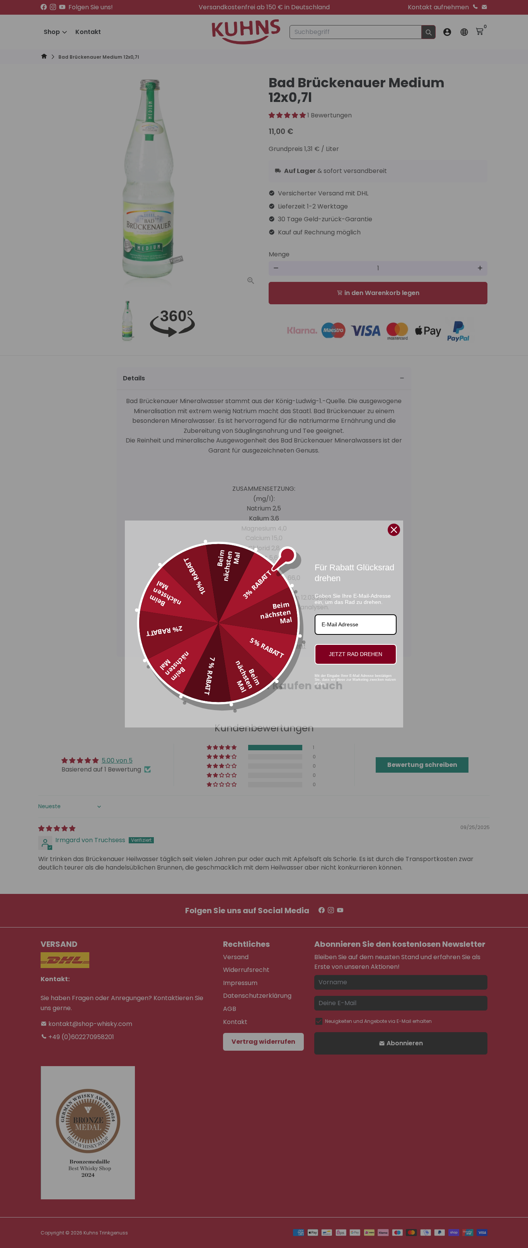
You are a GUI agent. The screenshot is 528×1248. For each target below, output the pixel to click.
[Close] (394, 530)
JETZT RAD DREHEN (355, 654)
